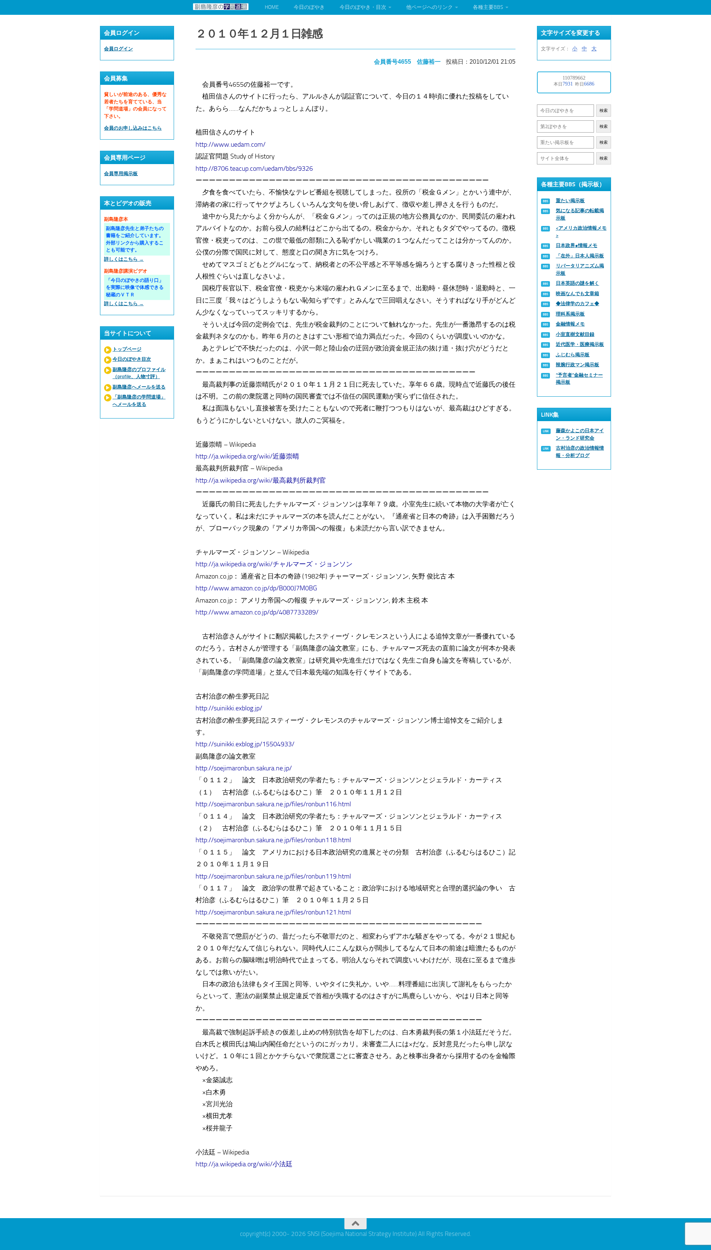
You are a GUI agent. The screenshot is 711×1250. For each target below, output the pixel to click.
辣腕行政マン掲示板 (577, 364)
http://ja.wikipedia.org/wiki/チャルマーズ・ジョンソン (274, 564)
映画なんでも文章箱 (577, 293)
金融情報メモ (570, 324)
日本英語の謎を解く (577, 283)
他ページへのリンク (429, 7)
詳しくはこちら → (124, 259)
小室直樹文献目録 (575, 334)
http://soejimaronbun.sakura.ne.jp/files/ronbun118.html (273, 840)
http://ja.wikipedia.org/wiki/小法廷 (244, 1164)
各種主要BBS (488, 7)
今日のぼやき (309, 7)
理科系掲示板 (570, 314)
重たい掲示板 (570, 200)
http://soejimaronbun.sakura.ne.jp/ (244, 768)
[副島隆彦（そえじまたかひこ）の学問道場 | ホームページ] (221, 6)
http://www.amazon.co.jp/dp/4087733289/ (257, 612)
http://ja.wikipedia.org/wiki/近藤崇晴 (247, 456)
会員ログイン (118, 48)
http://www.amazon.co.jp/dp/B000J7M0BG (256, 588)
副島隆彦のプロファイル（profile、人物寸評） (139, 373)
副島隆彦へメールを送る (139, 387)
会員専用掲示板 (121, 173)
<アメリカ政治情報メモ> (581, 231)
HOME (272, 7)
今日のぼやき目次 (132, 359)
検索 (604, 110)
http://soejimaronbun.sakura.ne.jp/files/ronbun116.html (273, 804)
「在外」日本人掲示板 (580, 256)
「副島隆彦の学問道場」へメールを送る (139, 400)
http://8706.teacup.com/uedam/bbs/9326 (254, 168)
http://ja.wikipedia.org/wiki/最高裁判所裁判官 (261, 480)
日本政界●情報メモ (576, 245)
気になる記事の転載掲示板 (580, 214)
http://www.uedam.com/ (231, 144)
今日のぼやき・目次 (363, 7)
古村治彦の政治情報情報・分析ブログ (580, 451)
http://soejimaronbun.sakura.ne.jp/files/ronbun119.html (273, 876)
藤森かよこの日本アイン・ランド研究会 (580, 434)
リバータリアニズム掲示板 (580, 269)
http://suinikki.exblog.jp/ (229, 708)
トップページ (127, 349)
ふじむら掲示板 (573, 354)
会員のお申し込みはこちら (133, 128)
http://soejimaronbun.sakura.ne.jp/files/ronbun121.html (273, 912)
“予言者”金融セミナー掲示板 (579, 378)
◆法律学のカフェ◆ (577, 303)
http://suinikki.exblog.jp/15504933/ (245, 744)
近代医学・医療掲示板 (580, 344)
